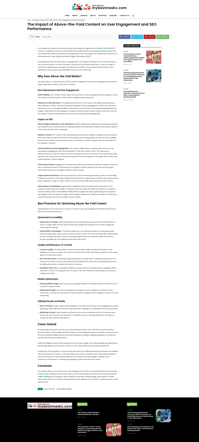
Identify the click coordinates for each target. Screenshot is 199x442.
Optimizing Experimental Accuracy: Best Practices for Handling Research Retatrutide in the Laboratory (133, 76)
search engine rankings (64, 389)
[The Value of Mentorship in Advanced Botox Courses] (113, 415)
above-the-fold (49, 389)
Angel (37, 37)
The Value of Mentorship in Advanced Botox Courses (89, 413)
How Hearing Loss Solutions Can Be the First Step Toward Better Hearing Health (134, 94)
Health (125, 51)
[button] (133, 15)
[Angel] (32, 36)
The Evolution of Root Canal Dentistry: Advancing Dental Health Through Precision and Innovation (133, 58)
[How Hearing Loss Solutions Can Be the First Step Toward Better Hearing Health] (153, 94)
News (29, 20)
